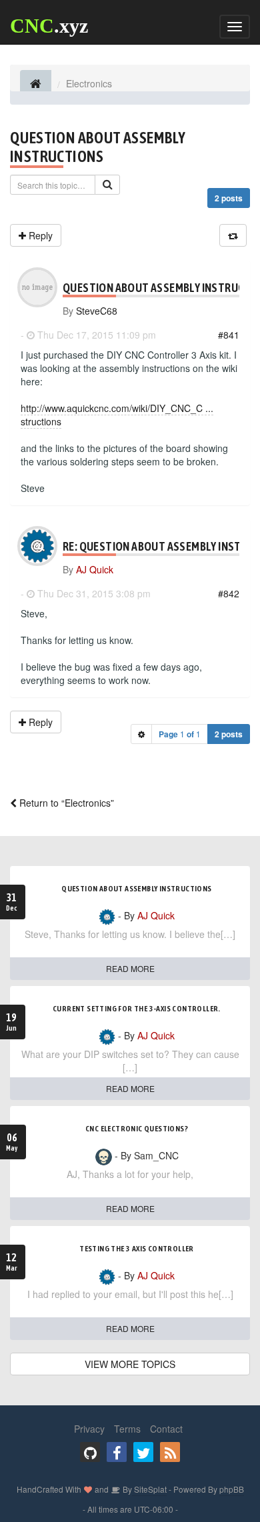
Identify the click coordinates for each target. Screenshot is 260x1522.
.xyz (49, 26)
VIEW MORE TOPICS (130, 1364)
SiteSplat (149, 1489)
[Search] (107, 185)
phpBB (231, 1489)
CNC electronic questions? (136, 1128)
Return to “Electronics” (65, 802)
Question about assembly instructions (97, 147)
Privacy (89, 1428)
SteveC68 (96, 310)
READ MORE (130, 968)
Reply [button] (39, 235)
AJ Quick (94, 569)
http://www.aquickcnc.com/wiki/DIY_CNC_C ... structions (117, 414)
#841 (228, 334)
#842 (228, 593)
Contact (166, 1428)
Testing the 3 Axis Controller (136, 1248)
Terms (127, 1428)
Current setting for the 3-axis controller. (137, 1008)
